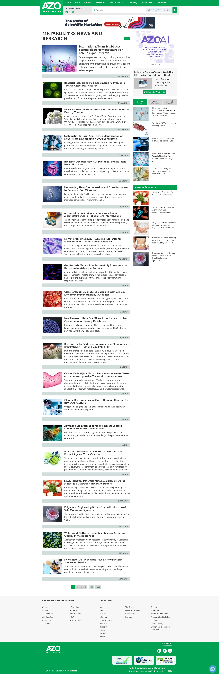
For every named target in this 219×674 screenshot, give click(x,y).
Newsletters (130, 613)
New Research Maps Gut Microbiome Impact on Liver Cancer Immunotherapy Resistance (95, 320)
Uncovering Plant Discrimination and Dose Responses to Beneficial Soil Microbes (96, 189)
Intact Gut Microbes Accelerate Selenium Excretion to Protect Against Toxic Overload (96, 453)
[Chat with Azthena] (212, 669)
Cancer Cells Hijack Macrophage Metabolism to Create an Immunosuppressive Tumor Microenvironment (97, 375)
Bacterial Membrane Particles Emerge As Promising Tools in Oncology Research (94, 84)
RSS (127, 38)
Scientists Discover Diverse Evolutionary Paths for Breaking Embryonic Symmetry (163, 257)
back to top (166, 644)
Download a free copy (154, 91)
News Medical (76, 620)
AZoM (44, 607)
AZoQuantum (75, 613)
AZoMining (74, 607)
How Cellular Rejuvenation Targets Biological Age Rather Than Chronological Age (163, 157)
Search (154, 607)
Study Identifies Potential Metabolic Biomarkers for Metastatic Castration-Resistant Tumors (94, 482)
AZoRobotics (47, 613)
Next (98, 587)
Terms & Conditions (159, 613)
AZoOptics (46, 620)
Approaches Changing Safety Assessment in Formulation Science (161, 171)
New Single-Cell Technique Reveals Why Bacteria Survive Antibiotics (93, 561)
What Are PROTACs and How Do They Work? (164, 124)
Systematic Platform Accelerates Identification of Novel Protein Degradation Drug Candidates (93, 137)
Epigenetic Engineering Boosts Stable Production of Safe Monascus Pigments (95, 509)
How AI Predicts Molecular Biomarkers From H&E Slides (164, 139)
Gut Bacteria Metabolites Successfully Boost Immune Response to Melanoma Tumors (95, 267)
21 (92, 587)
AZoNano (46, 610)
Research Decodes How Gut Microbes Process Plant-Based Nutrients (95, 163)
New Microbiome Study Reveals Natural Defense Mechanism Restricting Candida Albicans (93, 240)
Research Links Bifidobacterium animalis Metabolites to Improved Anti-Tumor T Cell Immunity (97, 345)
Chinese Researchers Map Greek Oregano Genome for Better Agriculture (96, 401)
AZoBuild (46, 623)
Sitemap (154, 620)
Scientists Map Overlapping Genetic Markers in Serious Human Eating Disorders (164, 240)
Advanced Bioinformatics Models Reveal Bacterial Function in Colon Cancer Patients (93, 427)
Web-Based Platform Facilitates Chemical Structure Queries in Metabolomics (94, 534)
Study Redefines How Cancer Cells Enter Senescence (164, 193)
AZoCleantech (48, 617)
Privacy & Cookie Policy (160, 617)
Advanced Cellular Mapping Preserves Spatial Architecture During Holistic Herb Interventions (92, 214)
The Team (129, 607)
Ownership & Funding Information (160, 628)
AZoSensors (75, 610)
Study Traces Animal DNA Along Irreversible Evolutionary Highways (163, 210)
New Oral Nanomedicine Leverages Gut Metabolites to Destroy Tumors (96, 111)
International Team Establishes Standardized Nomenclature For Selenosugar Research (101, 50)
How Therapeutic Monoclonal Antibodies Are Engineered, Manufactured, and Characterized (164, 112)
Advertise (155, 610)
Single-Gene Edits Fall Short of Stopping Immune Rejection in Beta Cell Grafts (164, 225)
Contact (128, 617)
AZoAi (72, 617)
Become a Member (133, 610)
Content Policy (157, 623)
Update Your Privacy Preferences (63, 671)
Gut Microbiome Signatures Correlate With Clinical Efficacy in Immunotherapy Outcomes (94, 293)
